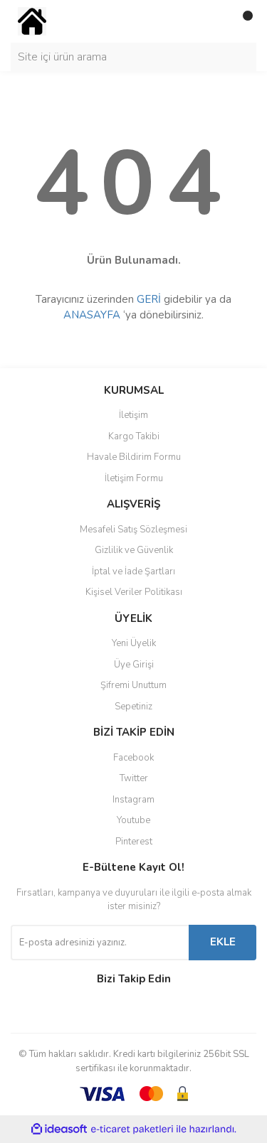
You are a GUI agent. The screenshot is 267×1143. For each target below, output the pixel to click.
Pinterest (133, 841)
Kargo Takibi (133, 436)
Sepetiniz (133, 706)
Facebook (133, 757)
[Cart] (242, 21)
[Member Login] (213, 21)
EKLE (223, 942)
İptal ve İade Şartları (133, 571)
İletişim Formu (134, 478)
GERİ (149, 299)
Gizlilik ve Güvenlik (134, 550)
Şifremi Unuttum (133, 685)
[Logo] (32, 20)
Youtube (133, 820)
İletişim (133, 415)
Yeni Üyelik (134, 643)
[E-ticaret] (132, 1129)
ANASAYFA (91, 315)
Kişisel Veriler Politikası (133, 592)
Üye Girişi (134, 664)
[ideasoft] (59, 1129)
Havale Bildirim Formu (134, 457)
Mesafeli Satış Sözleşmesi (133, 529)
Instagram (133, 799)
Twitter (134, 778)
